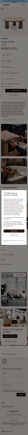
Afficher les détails (14, 235)
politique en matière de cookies (13, 223)
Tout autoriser (14, 231)
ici (12, 225)
